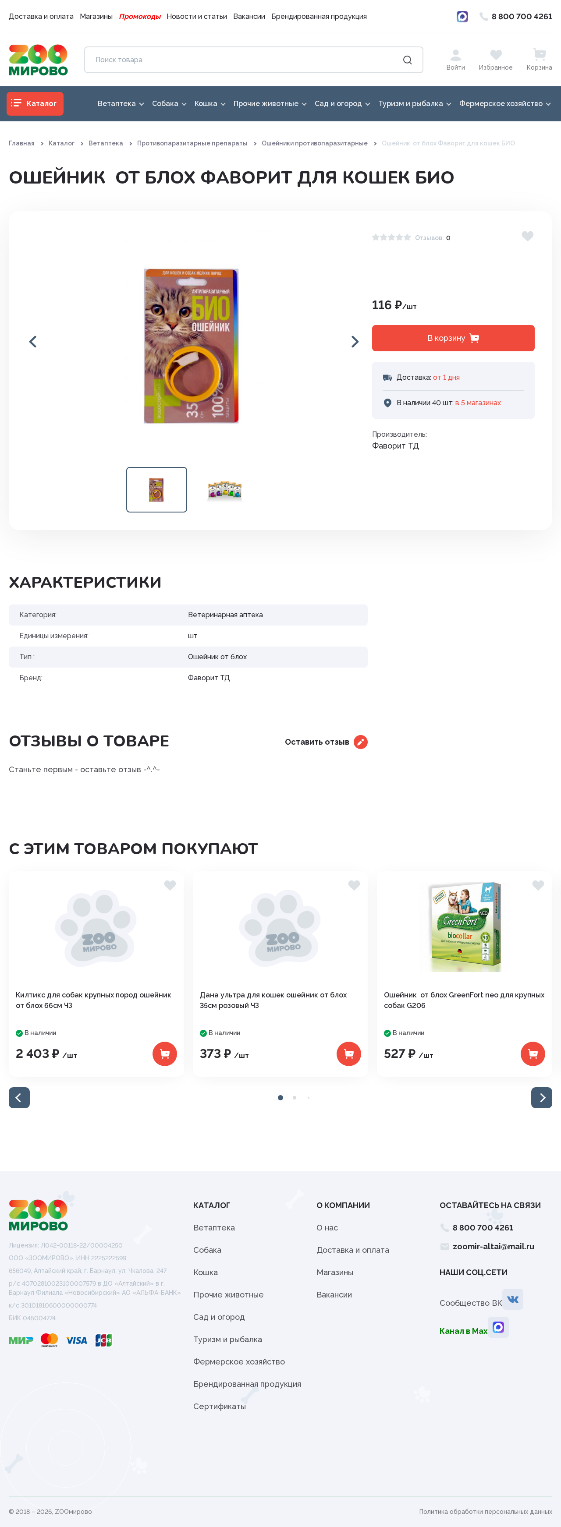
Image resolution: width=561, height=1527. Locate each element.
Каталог (62, 143)
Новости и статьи (197, 16)
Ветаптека (106, 143)
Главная (22, 143)
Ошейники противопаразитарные (315, 143)
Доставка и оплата (41, 16)
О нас (327, 1227)
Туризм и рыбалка (227, 1339)
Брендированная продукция (319, 16)
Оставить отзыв (317, 741)
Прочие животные (228, 1294)
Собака (207, 1250)
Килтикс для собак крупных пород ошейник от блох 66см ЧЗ (93, 1000)
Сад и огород (219, 1317)
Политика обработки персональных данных (485, 1511)
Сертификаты (219, 1406)
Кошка (205, 1272)
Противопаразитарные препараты (192, 143)
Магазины (96, 16)
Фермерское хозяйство (239, 1361)
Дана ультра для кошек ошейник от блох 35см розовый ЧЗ (273, 1000)
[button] (355, 342)
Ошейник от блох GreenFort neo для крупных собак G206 (464, 1000)
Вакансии (249, 16)
